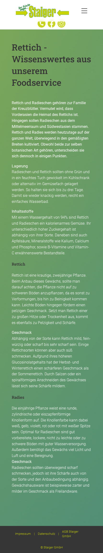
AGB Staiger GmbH (70, 534)
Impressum (23, 534)
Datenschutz (46, 534)
